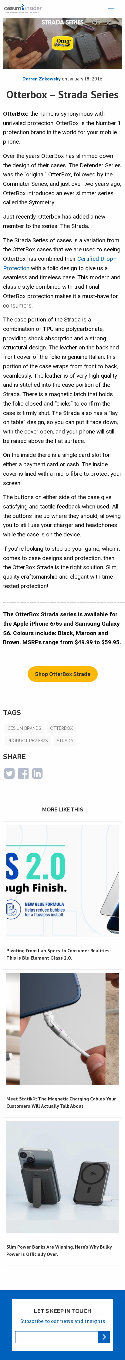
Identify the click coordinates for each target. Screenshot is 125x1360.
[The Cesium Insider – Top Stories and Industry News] (23, 8)
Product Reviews (28, 740)
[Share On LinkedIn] (37, 776)
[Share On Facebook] (23, 776)
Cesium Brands (24, 728)
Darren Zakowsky (41, 79)
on (82, 79)
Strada (65, 740)
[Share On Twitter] (9, 776)
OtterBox (61, 728)
